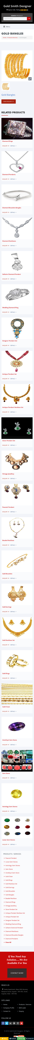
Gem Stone (6, 773)
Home (4, 37)
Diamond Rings (7, 141)
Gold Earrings (6, 607)
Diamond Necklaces (9, 241)
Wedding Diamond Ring (10, 307)
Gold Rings (6, 673)
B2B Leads (22, 1008)
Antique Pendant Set (9, 374)
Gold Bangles (9, 895)
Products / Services (25, 1004)
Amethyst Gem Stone (9, 740)
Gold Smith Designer (17, 6)
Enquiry (5, 146)
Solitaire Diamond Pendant (11, 274)
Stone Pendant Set (8, 441)
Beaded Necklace (8, 540)
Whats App (22, 1038)
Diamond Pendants (8, 174)
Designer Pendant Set (9, 341)
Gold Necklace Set (8, 640)
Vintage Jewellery (8, 474)
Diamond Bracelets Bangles (11, 208)
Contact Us (6, 1011)
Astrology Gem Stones (9, 806)
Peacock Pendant (8, 507)
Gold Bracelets (7, 574)
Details (12, 146)
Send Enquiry (7, 101)
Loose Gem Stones (8, 840)
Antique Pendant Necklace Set (12, 407)
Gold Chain (6, 707)
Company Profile (8, 1008)
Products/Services (12, 37)
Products (13, 1038)
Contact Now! (17, 973)
